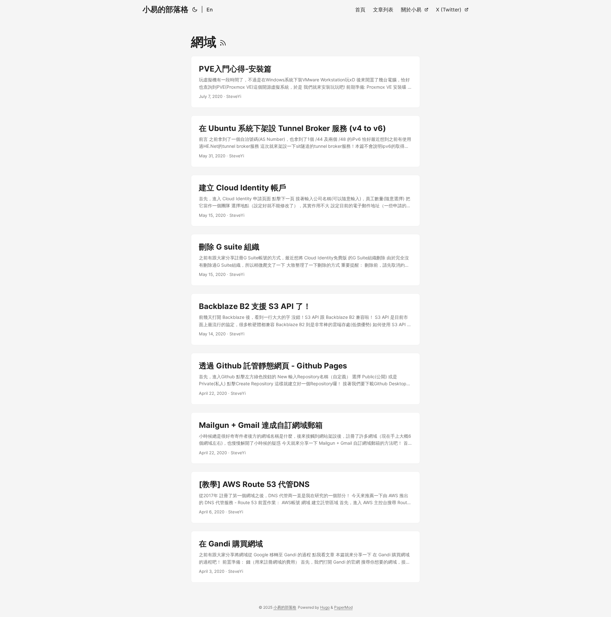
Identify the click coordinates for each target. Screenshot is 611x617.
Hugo (325, 607)
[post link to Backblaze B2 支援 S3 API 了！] (305, 319)
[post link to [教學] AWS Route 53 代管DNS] (305, 497)
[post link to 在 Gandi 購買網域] (305, 556)
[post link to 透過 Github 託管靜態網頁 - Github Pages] (305, 378)
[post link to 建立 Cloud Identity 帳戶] (305, 200)
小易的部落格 (165, 9)
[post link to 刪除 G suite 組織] (305, 259)
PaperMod (343, 607)
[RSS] (223, 42)
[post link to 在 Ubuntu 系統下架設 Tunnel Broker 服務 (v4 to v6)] (305, 141)
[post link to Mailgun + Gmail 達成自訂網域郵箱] (305, 438)
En (210, 9)
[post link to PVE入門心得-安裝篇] (305, 81)
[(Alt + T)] (195, 9)
